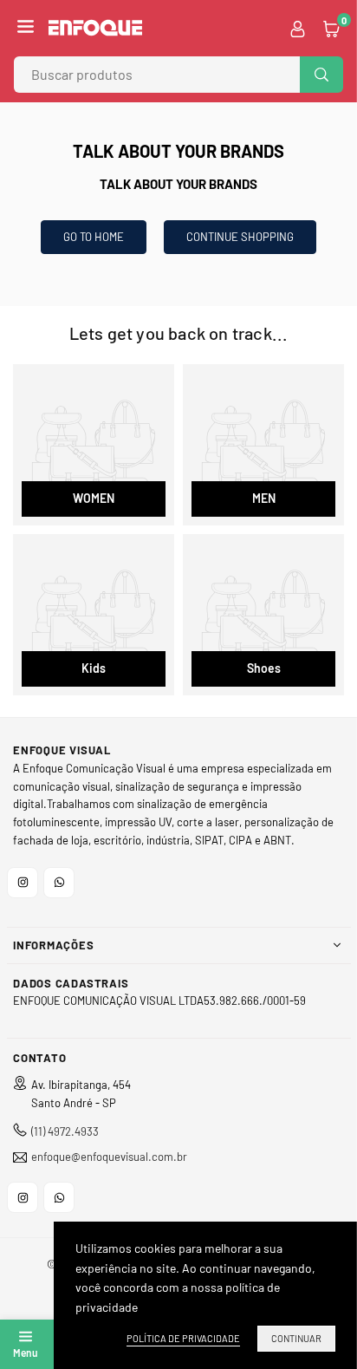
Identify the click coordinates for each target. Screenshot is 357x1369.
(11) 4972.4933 (65, 1131)
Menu (25, 1352)
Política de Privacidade (183, 1338)
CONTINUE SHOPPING (240, 237)
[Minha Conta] (298, 28)
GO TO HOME (93, 237)
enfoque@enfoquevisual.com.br (109, 1157)
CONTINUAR (296, 1338)
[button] (25, 28)
